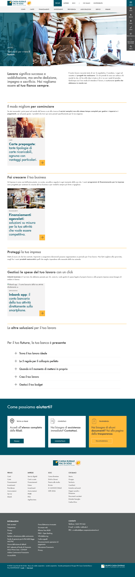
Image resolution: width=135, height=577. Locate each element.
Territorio (71, 482)
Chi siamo (72, 472)
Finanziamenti (12, 482)
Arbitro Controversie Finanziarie (21, 552)
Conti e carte (32, 479)
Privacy (9, 530)
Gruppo (71, 479)
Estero (30, 485)
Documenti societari (75, 496)
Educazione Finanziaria (46, 547)
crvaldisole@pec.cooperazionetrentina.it (85, 530)
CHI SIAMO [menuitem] (86, 3)
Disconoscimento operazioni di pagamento (48, 543)
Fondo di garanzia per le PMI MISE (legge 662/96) (20, 540)
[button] (131, 3)
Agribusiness (32, 499)
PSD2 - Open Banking (45, 533)
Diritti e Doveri (53, 479)
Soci (50, 472)
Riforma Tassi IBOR (51, 530)
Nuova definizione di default (16, 544)
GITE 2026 (52, 491)
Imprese (31, 472)
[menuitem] (23, 9)
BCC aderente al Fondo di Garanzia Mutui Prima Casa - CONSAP (21, 548)
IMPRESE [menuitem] (66, 3)
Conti (9, 476)
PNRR (29, 494)
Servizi (9, 494)
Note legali (30, 568)
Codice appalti (43, 539)
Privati (9, 472)
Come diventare (53, 476)
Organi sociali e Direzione (74, 492)
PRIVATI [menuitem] (57, 3)
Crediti (22, 568)
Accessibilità (11, 555)
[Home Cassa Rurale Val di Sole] (19, 3)
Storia (70, 476)
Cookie (9, 533)
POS (29, 497)
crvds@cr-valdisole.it (81, 527)
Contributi (72, 485)
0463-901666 (80, 524)
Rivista (50, 485)
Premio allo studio (54, 482)
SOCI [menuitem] (73, 3)
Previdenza (11, 488)
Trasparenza (11, 527)
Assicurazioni (11, 491)
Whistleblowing (43, 536)
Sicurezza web (43, 527)
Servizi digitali (32, 476)
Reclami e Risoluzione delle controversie (20, 536)
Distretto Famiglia (74, 499)
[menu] (79, 3)
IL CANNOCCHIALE (55, 488)
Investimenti (11, 485)
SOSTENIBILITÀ (98, 3)
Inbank (9, 497)
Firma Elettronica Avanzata (47, 524)
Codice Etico (73, 502)
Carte (9, 479)
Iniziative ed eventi (75, 488)
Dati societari (11, 524)
